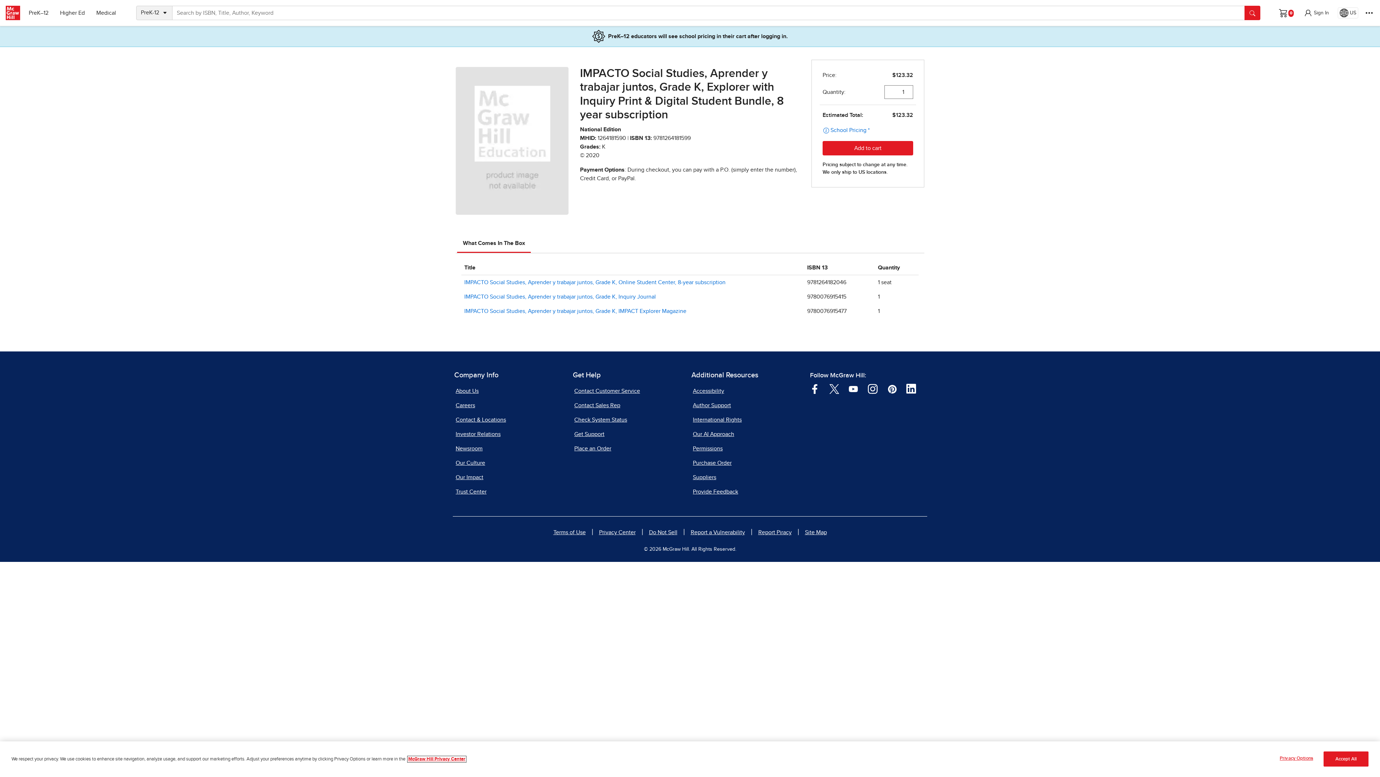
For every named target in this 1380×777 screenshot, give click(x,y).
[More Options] (1369, 13)
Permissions (708, 448)
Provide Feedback (715, 492)
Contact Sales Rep (597, 405)
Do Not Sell (663, 532)
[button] (1316, 13)
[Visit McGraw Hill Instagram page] (873, 388)
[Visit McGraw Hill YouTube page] (853, 388)
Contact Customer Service (607, 391)
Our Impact (469, 477)
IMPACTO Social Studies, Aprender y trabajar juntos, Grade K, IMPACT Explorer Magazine (575, 311)
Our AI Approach (713, 434)
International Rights (717, 420)
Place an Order (592, 448)
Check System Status (600, 420)
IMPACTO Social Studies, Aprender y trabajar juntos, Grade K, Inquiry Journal (560, 297)
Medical (106, 13)
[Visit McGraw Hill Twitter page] (834, 388)
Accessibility (708, 391)
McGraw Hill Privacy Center (436, 759)
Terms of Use (569, 532)
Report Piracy (775, 532)
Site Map (816, 532)
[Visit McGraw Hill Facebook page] (815, 388)
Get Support (589, 434)
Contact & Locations (481, 420)
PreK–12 (39, 13)
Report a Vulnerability (718, 532)
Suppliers (704, 477)
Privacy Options (1296, 758)
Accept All (1346, 759)
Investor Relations (478, 434)
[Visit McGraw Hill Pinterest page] (892, 388)
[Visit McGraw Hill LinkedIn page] (911, 388)
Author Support (712, 405)
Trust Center (471, 492)
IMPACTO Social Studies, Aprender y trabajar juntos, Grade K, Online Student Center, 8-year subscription (595, 282)
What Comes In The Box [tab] (494, 243)
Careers (465, 405)
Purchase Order (712, 463)
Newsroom (469, 448)
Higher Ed (72, 13)
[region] (690, 759)
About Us (467, 391)
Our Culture (470, 463)
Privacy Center (617, 532)
